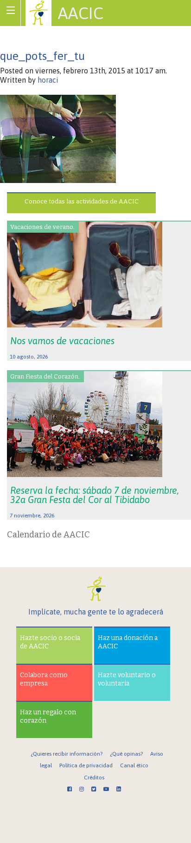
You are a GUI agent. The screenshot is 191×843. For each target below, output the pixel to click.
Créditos (94, 777)
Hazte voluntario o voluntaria (127, 679)
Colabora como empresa (44, 679)
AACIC (80, 13)
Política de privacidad (86, 765)
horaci (48, 80)
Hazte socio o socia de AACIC (50, 642)
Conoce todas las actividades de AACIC (82, 201)
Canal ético (134, 765)
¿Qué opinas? (126, 754)
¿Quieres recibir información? (66, 754)
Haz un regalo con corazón (48, 716)
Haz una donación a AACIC (128, 642)
